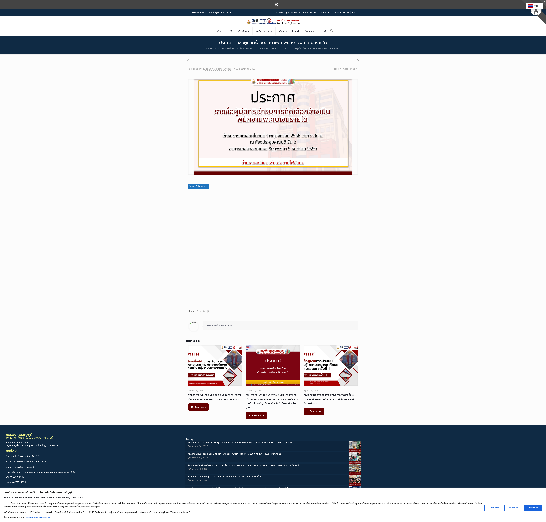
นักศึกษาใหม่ (325, 12)
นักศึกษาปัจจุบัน (309, 12)
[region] (273, 505)
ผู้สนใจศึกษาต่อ (292, 12)
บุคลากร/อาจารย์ (342, 12)
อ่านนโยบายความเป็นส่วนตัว (38, 517)
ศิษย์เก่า (279, 12)
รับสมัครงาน (246, 48)
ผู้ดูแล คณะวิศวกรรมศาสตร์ (218, 68)
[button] (331, 31)
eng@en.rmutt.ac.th (221, 12)
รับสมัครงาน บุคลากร (268, 48)
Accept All (533, 507)
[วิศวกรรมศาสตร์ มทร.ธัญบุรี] (273, 21)
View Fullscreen (197, 186)
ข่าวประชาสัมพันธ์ (226, 48)
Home (209, 48)
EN (353, 12)
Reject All (513, 507)
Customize (493, 507)
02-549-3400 (200, 12)
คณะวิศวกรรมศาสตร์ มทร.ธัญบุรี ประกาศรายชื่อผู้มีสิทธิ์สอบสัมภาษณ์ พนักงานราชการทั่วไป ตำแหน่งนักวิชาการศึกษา (329, 399)
